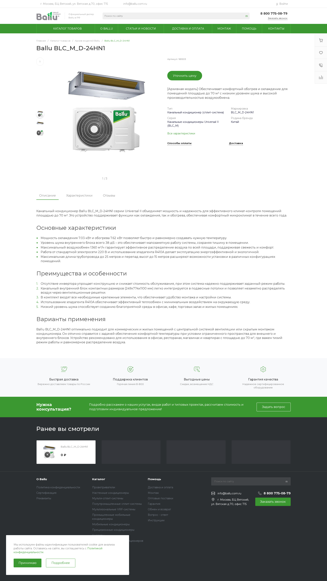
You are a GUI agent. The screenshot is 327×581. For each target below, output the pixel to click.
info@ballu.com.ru (135, 3)
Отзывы (109, 195)
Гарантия (154, 504)
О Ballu (41, 479)
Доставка (236, 143)
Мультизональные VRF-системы (113, 509)
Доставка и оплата (160, 487)
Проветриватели (103, 487)
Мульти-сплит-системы (107, 498)
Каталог (98, 479)
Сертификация (46, 493)
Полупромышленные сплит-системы (117, 504)
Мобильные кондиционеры (111, 524)
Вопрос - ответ (158, 515)
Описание (47, 195)
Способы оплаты (179, 143)
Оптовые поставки (160, 498)
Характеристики (79, 195)
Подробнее (60, 563)
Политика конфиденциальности (58, 487)
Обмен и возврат (159, 509)
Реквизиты (43, 498)
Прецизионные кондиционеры (113, 530)
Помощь (154, 479)
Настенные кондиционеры (110, 493)
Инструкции (156, 520)
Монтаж (153, 493)
